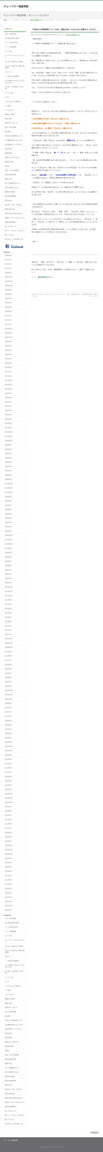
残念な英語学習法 (10, 174)
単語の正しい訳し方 (11, 123)
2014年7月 (8, 763)
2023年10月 (8, 285)
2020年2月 (8, 475)
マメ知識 (7, 106)
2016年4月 (8, 673)
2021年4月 (8, 415)
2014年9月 (8, 755)
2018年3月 (8, 574)
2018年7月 (8, 557)
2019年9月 (8, 496)
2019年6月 (8, 509)
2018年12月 (8, 535)
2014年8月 (8, 759)
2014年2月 (8, 785)
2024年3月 (8, 264)
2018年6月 (8, 561)
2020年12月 (8, 432)
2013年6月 (8, 819)
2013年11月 (8, 798)
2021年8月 (8, 397)
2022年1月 (8, 376)
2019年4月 (8, 518)
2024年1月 (8, 272)
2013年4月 (8, 828)
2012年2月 (8, 888)
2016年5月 (8, 669)
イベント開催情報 (10, 47)
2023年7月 (8, 298)
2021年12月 (8, 380)
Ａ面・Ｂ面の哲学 (10, 34)
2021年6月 (8, 406)
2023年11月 (8, 281)
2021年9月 (8, 393)
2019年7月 (8, 505)
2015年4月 (8, 725)
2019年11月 (8, 488)
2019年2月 (8, 526)
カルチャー (8, 72)
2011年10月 (8, 905)
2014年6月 (8, 768)
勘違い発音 (8, 118)
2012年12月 (8, 845)
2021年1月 (8, 427)
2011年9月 (8, 910)
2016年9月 (8, 651)
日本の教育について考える (13, 144)
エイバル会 (8, 51)
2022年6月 (8, 354)
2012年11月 (8, 849)
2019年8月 (8, 501)
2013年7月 (8, 815)
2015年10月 (8, 699)
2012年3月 (8, 884)
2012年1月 (8, 893)
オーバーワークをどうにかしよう (15, 56)
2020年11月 (8, 436)
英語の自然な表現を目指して (14, 213)
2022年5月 (8, 359)
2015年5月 (8, 720)
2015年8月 (8, 707)
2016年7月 (8, 660)
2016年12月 (8, 638)
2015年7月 (8, 712)
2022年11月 (8, 333)
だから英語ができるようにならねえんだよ (15, 81)
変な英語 (7, 131)
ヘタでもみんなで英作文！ (13, 101)
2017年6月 (8, 613)
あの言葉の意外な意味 (12, 38)
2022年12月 (8, 328)
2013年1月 (8, 841)
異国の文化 (8, 179)
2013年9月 (8, 806)
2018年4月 (8, 570)
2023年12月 (8, 277)
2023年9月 (8, 290)
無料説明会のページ (45, 277)
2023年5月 (8, 307)
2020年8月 (8, 449)
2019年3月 (8, 522)
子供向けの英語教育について (73, 34)
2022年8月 (8, 346)
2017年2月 (8, 630)
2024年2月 (8, 268)
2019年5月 (8, 514)
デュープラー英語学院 (16, 6)
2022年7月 (8, 350)
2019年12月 (8, 483)
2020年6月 (8, 458)
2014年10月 (8, 750)
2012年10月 (8, 854)
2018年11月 (8, 539)
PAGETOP (94, 1132)
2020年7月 (8, 453)
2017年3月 (8, 626)
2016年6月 (8, 664)
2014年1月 (8, 789)
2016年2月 (8, 682)
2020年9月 (8, 445)
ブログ (7, 97)
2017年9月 (8, 600)
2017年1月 (8, 634)
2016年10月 (8, 647)
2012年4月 (8, 880)
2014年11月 (8, 746)
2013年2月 (8, 837)
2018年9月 (8, 548)
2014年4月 (8, 776)
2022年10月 (8, 337)
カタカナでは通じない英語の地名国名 (15, 67)
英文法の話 (8, 200)
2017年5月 (8, 617)
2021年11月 (8, 384)
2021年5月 (8, 410)
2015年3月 (8, 729)
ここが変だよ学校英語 (12, 76)
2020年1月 (8, 479)
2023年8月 (8, 294)
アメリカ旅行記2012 (11, 42)
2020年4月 (8, 466)
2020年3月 (8, 470)
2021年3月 (8, 419)
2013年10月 (8, 802)
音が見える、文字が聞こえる (14, 239)
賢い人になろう (10, 235)
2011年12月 (8, 897)
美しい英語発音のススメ (12, 183)
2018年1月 (8, 582)
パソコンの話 (9, 93)
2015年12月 (8, 690)
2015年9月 (8, 703)
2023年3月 (8, 315)
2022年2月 (8, 371)
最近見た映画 (9, 162)
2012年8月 (8, 862)
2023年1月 (8, 324)
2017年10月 (8, 595)
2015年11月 (8, 694)
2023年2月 (8, 320)
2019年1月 (8, 531)
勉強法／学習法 (10, 114)
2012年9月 (8, 858)
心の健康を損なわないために (14, 140)
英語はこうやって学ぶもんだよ (15, 218)
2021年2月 (8, 423)
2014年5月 (8, 772)
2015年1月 (8, 738)
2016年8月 (8, 656)
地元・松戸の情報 (10, 127)
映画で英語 (8, 153)
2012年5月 (8, 875)
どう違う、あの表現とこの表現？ (14, 87)
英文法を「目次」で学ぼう (13, 205)
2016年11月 (8, 643)
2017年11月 (8, 591)
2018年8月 (8, 552)
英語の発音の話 (10, 209)
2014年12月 (8, 742)
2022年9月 (8, 341)
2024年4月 (8, 259)
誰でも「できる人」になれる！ (15, 230)
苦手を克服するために (12, 187)
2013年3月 (8, 832)
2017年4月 (8, 621)
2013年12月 (8, 793)
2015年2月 (8, 733)
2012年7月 (8, 867)
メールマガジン (10, 110)
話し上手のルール (10, 226)
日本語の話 (8, 149)
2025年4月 (8, 255)
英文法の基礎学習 (10, 196)
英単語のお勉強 (10, 192)
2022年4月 (8, 363)
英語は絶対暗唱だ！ (11, 222)
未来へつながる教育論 (12, 170)
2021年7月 (8, 402)
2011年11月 (8, 901)
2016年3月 (8, 677)
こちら (72, 43)
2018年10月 (8, 544)
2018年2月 (8, 578)
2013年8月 (8, 811)
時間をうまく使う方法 (12, 157)
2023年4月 (8, 311)
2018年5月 (8, 565)
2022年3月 (8, 367)
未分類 (7, 166)
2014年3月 (8, 781)
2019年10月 (8, 492)
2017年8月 (8, 604)
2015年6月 (8, 716)
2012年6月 (8, 871)
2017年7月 (8, 608)
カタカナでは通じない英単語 (14, 61)
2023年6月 (8, 303)
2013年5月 (8, 824)
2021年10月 (8, 389)
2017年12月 (8, 587)
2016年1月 (8, 686)
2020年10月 (8, 440)
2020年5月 (8, 462)
